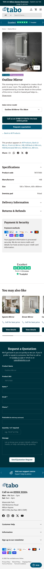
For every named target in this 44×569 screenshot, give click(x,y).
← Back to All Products (11, 133)
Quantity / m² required (10, 428)
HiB (22, 145)
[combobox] (22, 15)
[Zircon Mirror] (31, 304)
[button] (36, 9)
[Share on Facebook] (18, 153)
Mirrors (35, 148)
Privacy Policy (6, 562)
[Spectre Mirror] (11, 304)
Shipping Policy (26, 562)
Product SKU (6, 376)
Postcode (13, 417)
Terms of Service (7, 564)
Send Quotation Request (22, 460)
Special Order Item (17, 75)
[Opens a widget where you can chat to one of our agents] (36, 565)
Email (4, 397)
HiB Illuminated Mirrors (11, 148)
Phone (4, 407)
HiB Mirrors (26, 148)
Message (5, 438)
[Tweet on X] (22, 153)
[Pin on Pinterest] (26, 153)
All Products (26, 143)
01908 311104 (17, 358)
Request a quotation (22, 127)
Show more (6, 95)
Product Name (7, 366)
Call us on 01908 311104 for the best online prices (22, 120)
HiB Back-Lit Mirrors (33, 145)
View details (11, 330)
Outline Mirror (12, 29)
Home (4, 29)
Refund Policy (16, 562)
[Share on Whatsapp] (14, 153)
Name (4, 387)
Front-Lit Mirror (14, 145)
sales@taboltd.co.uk (22, 360)
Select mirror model (9, 105)
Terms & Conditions (20, 564)
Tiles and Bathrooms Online (15, 558)
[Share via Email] (9, 153)
